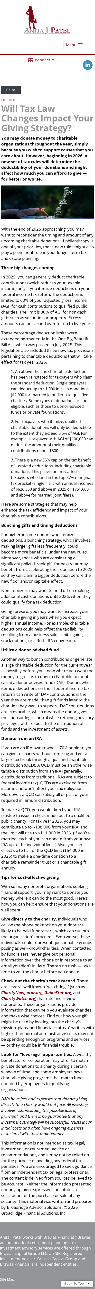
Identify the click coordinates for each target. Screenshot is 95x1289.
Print (11, 90)
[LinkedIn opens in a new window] (88, 68)
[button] (74, 45)
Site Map (7, 1279)
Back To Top (74, 1283)
